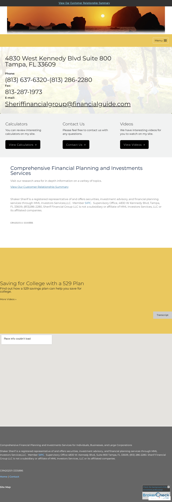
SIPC (88, 203)
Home (3, 476)
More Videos (8, 299)
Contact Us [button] (74, 144)
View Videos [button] (133, 144)
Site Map (5, 487)
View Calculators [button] (21, 144)
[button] (161, 40)
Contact (14, 476)
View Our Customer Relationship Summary (84, 3)
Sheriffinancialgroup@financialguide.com (68, 104)
